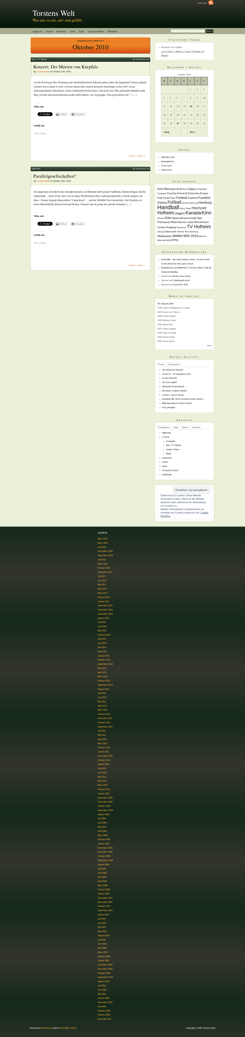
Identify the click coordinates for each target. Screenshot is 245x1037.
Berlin (160, 189)
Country (172, 193)
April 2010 (102, 781)
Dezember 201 (104, 1019)
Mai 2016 (102, 630)
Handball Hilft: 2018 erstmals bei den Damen (182, 399)
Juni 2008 (102, 873)
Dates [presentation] (185, 427)
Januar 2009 (103, 843)
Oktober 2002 (104, 1011)
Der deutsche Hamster (172, 370)
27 (178, 123)
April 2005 (102, 948)
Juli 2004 (102, 985)
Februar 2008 (104, 889)
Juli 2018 (102, 559)
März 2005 (103, 952)
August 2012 (103, 689)
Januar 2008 (103, 894)
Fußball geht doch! (181, 280)
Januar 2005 (103, 960)
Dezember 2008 (105, 848)
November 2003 (105, 1002)
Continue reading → (137, 155)
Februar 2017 (104, 597)
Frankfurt (193, 198)
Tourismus (181, 227)
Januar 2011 (103, 752)
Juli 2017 (102, 576)
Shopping (171, 227)
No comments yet (141, 59)
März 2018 (103, 564)
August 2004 (103, 981)
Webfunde (112, 31)
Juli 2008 (102, 869)
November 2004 (105, 969)
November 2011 (105, 718)
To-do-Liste (166, 165)
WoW (168, 240)
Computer (162, 193)
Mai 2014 (102, 647)
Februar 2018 (104, 568)
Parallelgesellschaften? (54, 176)
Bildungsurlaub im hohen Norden (177, 403)
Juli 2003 (102, 1006)
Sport (81, 31)
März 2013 (103, 676)
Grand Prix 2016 (180, 284)
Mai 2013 (102, 668)
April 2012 (102, 706)
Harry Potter (185, 208)
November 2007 (105, 902)
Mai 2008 (102, 877)
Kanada (193, 212)
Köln (168, 218)
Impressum (166, 170)
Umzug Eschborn (96, 31)
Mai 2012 (102, 701)
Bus (184, 189)
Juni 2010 (102, 772)
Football (181, 197)
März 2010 (103, 785)
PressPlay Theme (68, 1028)
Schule (161, 227)
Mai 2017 (102, 584)
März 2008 (103, 885)
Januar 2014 (103, 656)
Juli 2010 (102, 768)
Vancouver (170, 231)
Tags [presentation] (175, 427)
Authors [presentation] (196, 427)
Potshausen (164, 222)
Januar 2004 (103, 998)
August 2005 (103, 935)
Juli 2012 (102, 693)
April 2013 (102, 672)
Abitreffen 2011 (168, 157)
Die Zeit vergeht (169, 382)
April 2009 (102, 831)
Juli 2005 (102, 940)
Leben (72, 31)
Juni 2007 (102, 923)
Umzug (160, 231)
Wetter (178, 236)
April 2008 (102, 881)
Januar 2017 (103, 601)
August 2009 (103, 814)
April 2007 (102, 931)
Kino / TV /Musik (39, 59)
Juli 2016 (102, 622)
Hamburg (205, 202)
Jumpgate (170, 441)
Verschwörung (191, 231)
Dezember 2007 (105, 898)
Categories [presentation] (163, 427)
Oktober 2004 (104, 973)
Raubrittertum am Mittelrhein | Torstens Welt (181, 268)
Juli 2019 (102, 547)
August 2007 (103, 914)
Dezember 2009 (105, 798)
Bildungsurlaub (173, 188)
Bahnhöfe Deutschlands (173, 386)
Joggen (180, 213)
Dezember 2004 (105, 965)
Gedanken (61, 31)
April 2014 (102, 651)
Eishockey (193, 193)
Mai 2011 (102, 735)
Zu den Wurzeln (169, 378)
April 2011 (102, 739)
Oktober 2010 (104, 760)
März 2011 (102, 743)
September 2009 (105, 810)
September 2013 (105, 664)
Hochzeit (199, 208)
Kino (206, 212)
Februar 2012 (104, 714)
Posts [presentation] (161, 364)
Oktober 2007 (104, 906)
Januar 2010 (103, 793)
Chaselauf (201, 189)
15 (191, 106)
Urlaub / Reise (172, 449)
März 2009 (103, 835)
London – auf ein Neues (173, 395)
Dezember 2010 (105, 756)
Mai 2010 (102, 777)
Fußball (174, 202)
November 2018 (105, 551)
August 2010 (103, 764)
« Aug (166, 132)
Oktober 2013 (104, 660)
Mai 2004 (102, 994)
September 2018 (105, 555)
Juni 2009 (102, 823)
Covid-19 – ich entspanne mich (176, 374)
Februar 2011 (104, 747)
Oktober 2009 (104, 806)
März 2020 (103, 543)
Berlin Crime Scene (181, 276)
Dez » (192, 132)
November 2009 (105, 802)
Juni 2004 (102, 990)
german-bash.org (190, 203)
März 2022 (103, 538)
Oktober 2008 (104, 856)
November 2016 (105, 609)
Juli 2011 (102, 731)
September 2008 (105, 860)
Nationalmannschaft (184, 218)
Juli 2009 (102, 818)
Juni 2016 (102, 626)
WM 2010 (190, 236)
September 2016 (105, 614)
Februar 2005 (104, 956)
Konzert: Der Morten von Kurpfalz (65, 67)
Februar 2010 (104, 789)
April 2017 (102, 589)
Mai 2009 (102, 827)
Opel (199, 218)
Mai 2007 (102, 927)
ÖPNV (175, 240)
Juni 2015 (102, 643)
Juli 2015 (102, 639)
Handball (168, 207)
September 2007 (105, 910)
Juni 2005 (102, 944)
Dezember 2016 (105, 605)
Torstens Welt (54, 12)
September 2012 (105, 685)
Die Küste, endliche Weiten (174, 391)
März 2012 (103, 710)
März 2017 (103, 593)
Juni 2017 (102, 580)
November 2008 (105, 852)
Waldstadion (164, 236)
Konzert (161, 218)
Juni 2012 (102, 697)
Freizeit (49, 31)
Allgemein (37, 31)
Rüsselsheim (201, 222)
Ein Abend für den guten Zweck (178, 264)
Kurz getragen (168, 407)
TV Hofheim (199, 226)
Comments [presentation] (173, 364)
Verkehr (180, 231)
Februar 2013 (104, 680)
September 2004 (105, 977)
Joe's (209, 345)
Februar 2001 (104, 1015)
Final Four (169, 197)
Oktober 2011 (104, 722)
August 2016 (103, 618)
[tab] (161, 364)
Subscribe (203, 3)
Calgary (191, 188)
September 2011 (105, 727)
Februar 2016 (104, 635)
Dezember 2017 (105, 572)
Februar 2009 (104, 839)
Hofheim (165, 212)
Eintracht (182, 193)
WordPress (46, 1028)
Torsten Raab (43, 71)
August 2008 (103, 864)
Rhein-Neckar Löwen (182, 222)
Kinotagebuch (167, 161)
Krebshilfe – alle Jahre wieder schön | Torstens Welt (185, 259)
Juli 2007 (102, 919)
